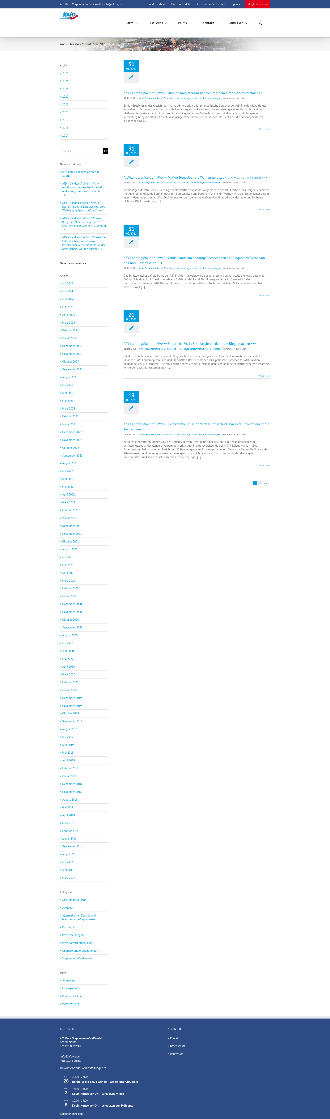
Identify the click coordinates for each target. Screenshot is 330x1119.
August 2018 (70, 799)
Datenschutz (177, 1046)
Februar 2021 (70, 588)
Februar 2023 (70, 416)
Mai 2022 (68, 486)
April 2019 (68, 760)
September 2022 (72, 455)
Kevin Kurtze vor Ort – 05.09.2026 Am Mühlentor (103, 1105)
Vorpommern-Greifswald (77, 958)
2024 (65, 81)
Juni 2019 (68, 745)
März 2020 (68, 674)
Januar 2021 (69, 596)
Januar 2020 (69, 690)
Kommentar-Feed (72, 996)
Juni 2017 (68, 870)
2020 (65, 112)
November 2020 (72, 612)
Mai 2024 (68, 307)
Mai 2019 (68, 752)
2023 (65, 89)
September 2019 (72, 721)
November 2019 (72, 706)
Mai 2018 (68, 807)
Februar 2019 (70, 768)
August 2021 (70, 549)
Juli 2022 (67, 471)
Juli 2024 (67, 291)
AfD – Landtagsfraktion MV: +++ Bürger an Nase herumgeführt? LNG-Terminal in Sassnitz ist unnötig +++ (84, 224)
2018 (65, 128)
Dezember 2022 (72, 432)
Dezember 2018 (72, 784)
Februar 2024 (70, 330)
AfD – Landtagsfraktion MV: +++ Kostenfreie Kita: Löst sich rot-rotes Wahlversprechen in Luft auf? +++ (83, 206)
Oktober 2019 (70, 713)
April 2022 (68, 494)
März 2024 (68, 322)
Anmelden (68, 980)
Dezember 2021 (72, 526)
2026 (65, 73)
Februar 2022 (70, 510)
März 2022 (68, 502)
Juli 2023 (67, 385)
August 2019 (70, 729)
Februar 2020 (70, 682)
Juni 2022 (68, 479)
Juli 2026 (67, 283)
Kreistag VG (69, 927)
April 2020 (68, 666)
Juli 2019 (67, 737)
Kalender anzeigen (71, 1114)
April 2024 (68, 315)
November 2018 (72, 792)
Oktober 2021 (70, 541)
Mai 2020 (68, 659)
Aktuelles (143, 98)
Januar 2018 (69, 838)
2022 (65, 96)
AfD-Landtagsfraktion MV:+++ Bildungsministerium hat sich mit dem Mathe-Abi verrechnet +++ (194, 93)
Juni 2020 (68, 651)
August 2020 (70, 635)
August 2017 (70, 854)
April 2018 (68, 815)
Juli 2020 (67, 643)
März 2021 (68, 580)
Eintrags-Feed (70, 988)
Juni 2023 (68, 393)
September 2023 (72, 369)
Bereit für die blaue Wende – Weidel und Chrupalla (105, 1081)
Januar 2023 (69, 424)
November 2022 (72, 440)
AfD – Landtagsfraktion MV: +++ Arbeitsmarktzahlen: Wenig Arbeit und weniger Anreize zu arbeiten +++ (82, 189)
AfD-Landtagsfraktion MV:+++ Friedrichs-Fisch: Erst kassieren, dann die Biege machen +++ (190, 343)
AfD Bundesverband (74, 900)
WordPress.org (70, 1004)
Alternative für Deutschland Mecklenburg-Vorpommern (175, 98)
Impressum (176, 1054)
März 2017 (68, 877)
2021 (65, 104)
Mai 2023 (68, 400)
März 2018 (68, 823)
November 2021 (72, 533)
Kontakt (174, 1038)
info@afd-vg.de (70, 1056)
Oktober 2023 (70, 361)
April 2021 (68, 573)
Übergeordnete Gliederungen (80, 950)
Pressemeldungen (212, 98)
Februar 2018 (70, 831)
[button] (260, 23)
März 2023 (68, 408)
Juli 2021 (67, 557)
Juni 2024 (68, 299)
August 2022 (70, 463)
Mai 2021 (68, 565)
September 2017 (72, 846)
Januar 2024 (69, 338)
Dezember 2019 (72, 698)
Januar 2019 (69, 776)
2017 (65, 135)
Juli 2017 (67, 862)
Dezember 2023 (72, 346)
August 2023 (70, 377)
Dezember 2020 (72, 604)
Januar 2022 (69, 518)
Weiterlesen (264, 129)
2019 (65, 120)
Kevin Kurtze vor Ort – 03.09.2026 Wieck (98, 1094)
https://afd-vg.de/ (71, 1060)
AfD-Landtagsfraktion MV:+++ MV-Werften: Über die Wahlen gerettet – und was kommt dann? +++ (195, 177)
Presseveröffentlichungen (77, 943)
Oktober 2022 (70, 447)
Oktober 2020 (70, 619)
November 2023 (72, 353)
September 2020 (72, 627)
